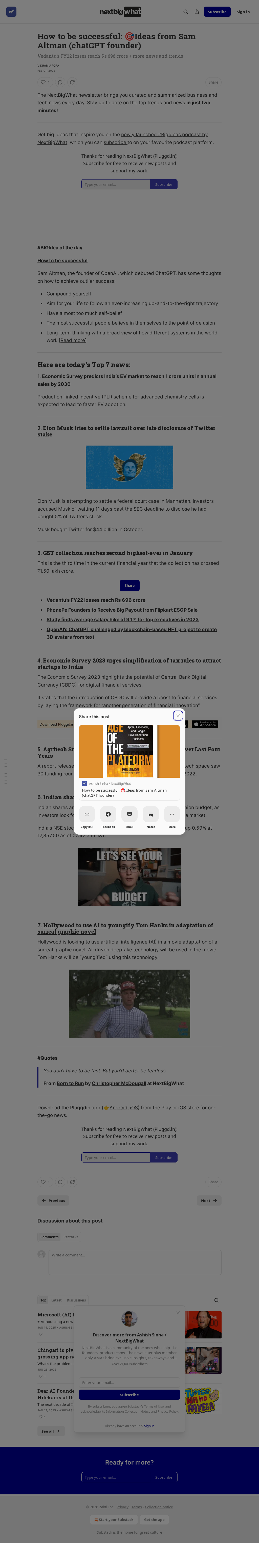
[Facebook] (108, 814)
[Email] (129, 814)
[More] (172, 814)
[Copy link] (87, 814)
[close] (178, 716)
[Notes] (151, 814)
